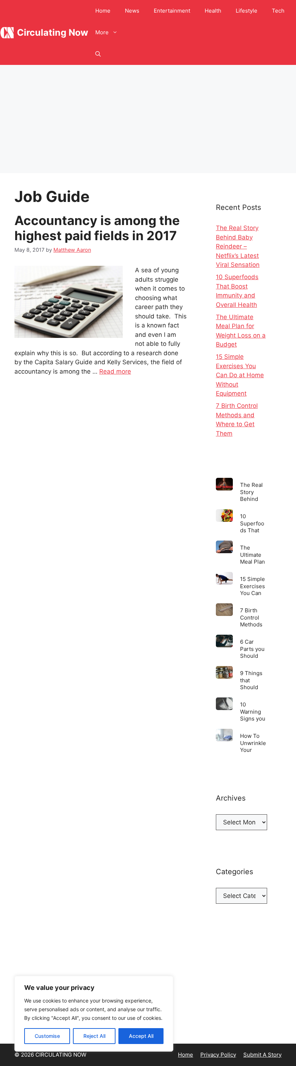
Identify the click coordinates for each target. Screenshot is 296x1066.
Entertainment (172, 10)
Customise (47, 1036)
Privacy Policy (218, 1054)
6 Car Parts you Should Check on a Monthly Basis (252, 648)
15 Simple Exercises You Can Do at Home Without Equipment (240, 375)
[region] (93, 1014)
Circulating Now (52, 32)
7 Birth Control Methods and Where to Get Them (252, 617)
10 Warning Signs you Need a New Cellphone (253, 711)
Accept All (141, 1036)
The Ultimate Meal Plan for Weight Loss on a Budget (253, 554)
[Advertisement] (148, 119)
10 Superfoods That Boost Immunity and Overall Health (252, 523)
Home (102, 10)
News (132, 10)
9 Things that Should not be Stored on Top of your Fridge (252, 680)
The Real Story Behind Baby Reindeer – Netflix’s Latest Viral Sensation (238, 246)
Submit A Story (262, 1054)
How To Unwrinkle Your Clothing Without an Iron (253, 742)
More (102, 32)
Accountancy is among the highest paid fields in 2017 (97, 228)
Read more (115, 371)
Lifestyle (246, 10)
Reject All (94, 1036)
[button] (98, 54)
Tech (278, 10)
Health (213, 10)
